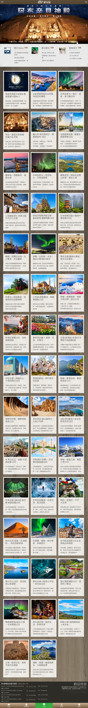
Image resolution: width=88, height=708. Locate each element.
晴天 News (19, 47)
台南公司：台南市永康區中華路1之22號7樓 (11, 699)
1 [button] (36, 41)
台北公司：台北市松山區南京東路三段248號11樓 (12, 686)
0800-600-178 (23, 684)
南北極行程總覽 (19, 58)
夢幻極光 (45, 47)
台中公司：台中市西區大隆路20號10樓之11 (11, 694)
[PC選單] (2, 2)
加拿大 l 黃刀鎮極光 (48, 60)
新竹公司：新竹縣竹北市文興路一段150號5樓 (11, 690)
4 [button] (44, 41)
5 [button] (46, 41)
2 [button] (39, 41)
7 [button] (52, 41)
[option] (44, 24)
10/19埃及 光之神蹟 (75, 58)
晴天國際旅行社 (44, 2)
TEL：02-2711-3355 (31, 686)
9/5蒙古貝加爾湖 (74, 53)
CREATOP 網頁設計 (81, 692)
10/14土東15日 (74, 56)
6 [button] (49, 41)
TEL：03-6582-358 (30, 691)
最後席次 (73, 47)
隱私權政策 (83, 689)
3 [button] (41, 41)
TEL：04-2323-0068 (31, 695)
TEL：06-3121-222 (30, 699)
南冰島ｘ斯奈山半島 (48, 53)
